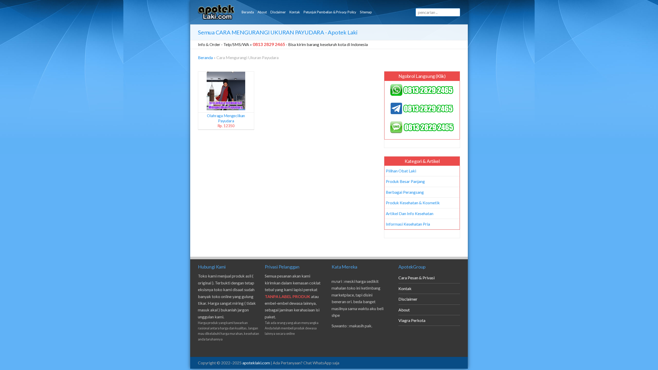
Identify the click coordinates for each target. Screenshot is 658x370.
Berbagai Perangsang (405, 192)
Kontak (294, 12)
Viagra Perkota (411, 320)
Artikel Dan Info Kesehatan (409, 213)
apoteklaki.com (256, 362)
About (262, 12)
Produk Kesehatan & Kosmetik (413, 202)
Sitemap (366, 12)
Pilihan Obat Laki (401, 170)
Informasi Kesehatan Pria (408, 223)
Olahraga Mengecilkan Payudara (226, 120)
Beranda (248, 12)
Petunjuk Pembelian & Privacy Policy (330, 12)
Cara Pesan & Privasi (416, 277)
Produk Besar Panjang (405, 181)
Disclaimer (278, 12)
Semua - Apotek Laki (278, 32)
